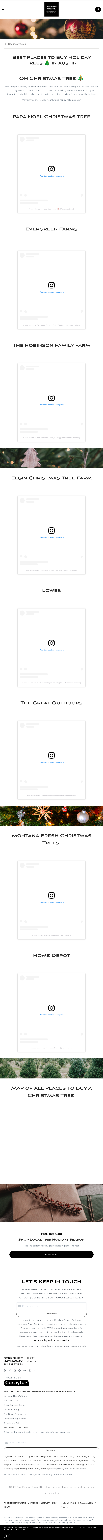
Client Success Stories (14, 1405)
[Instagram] (30, 1370)
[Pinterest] (19, 1370)
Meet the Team (11, 1400)
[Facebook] (5, 1370)
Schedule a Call (11, 1423)
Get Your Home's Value (15, 1396)
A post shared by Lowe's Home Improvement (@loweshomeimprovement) (51, 683)
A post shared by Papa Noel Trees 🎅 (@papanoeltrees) (51, 209)
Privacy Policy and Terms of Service (51, 1340)
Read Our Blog (11, 1409)
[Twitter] (10, 1370)
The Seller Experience (15, 1419)
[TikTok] (35, 1370)
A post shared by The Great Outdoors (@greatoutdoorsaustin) (51, 795)
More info (31, 1529)
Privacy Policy (51, 1493)
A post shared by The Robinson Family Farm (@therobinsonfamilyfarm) (51, 438)
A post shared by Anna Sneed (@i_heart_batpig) (51, 935)
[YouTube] (24, 1370)
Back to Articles (17, 44)
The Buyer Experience (15, 1414)
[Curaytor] (16, 1385)
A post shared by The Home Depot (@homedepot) (52, 1048)
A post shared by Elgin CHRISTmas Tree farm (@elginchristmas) (51, 570)
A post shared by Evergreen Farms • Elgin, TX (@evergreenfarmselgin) (51, 325)
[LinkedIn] (15, 1370)
